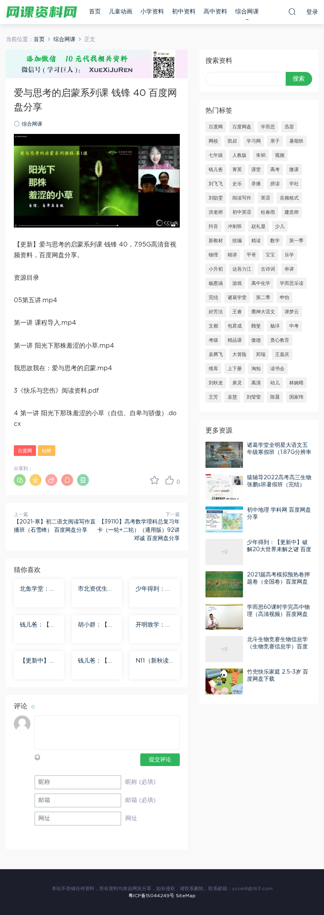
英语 (265, 198)
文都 (213, 326)
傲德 (256, 340)
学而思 (268, 126)
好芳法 (216, 311)
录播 (256, 183)
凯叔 (232, 141)
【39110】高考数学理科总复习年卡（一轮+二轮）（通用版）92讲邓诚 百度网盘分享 (138, 530)
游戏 (237, 283)
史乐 (237, 183)
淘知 (256, 368)
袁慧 (232, 397)
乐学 (289, 254)
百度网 (25, 450)
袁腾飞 (216, 354)
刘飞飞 (216, 183)
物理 (213, 254)
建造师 (291, 212)
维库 (213, 368)
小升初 (216, 269)
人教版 (239, 155)
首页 (95, 12)
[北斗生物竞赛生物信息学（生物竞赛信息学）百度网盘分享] (224, 649)
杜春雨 (268, 212)
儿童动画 (120, 12)
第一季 (296, 240)
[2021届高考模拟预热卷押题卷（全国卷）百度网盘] (224, 584)
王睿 (237, 311)
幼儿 (275, 382)
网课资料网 (41, 12)
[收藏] (154, 480)
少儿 (279, 226)
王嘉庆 (282, 354)
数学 (275, 240)
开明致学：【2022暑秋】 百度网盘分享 (154, 625)
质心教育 (279, 340)
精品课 (235, 340)
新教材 (216, 240)
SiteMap (186, 895)
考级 (213, 340)
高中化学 (260, 283)
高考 (275, 169)
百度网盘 (241, 126)
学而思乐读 (291, 283)
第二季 (263, 297)
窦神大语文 (263, 311)
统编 (237, 240)
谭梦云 (291, 311)
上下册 (235, 368)
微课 (294, 169)
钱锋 (46, 450)
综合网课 (247, 12)
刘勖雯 (216, 198)
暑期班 (296, 141)
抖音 (213, 226)
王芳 (213, 397)
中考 (294, 326)
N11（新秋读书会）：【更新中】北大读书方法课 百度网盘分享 (154, 661)
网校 (213, 141)
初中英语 (241, 212)
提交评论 (160, 759)
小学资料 (152, 12)
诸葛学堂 (237, 297)
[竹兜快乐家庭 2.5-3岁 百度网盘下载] (224, 681)
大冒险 (239, 354)
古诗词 (268, 269)
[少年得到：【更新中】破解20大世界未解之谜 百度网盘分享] (224, 552)
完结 (213, 297)
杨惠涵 (216, 283)
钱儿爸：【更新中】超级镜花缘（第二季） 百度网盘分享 (38, 625)
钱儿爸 (216, 169)
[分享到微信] (20, 480)
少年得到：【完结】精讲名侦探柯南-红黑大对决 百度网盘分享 (154, 589)
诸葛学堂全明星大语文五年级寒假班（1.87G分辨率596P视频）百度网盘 (279, 452)
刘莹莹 (254, 397)
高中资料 (215, 12)
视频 (279, 155)
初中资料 (184, 12)
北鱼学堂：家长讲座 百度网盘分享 (38, 589)
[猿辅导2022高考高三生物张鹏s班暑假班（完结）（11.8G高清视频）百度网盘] (224, 487)
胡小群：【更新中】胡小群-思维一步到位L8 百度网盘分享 (97, 625)
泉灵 (237, 382)
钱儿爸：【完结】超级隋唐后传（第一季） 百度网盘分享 (96, 661)
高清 (256, 382)
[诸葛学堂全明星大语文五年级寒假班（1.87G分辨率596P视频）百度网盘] (224, 455)
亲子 (275, 141)
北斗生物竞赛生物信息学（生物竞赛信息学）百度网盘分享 (277, 647)
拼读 (275, 183)
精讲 (232, 254)
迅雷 (289, 126)
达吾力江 (241, 269)
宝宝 (270, 254)
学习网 (254, 141)
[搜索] (292, 11)
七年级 (216, 155)
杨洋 (275, 326)
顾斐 (256, 326)
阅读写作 (241, 198)
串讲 (289, 269)
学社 (294, 183)
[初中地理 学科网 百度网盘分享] (224, 519)
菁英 (237, 169)
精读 (256, 240)
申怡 (284, 297)
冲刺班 (235, 226)
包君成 (235, 326)
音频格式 (289, 198)
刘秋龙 (216, 382)
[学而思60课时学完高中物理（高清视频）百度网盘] (224, 617)
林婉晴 (296, 382)
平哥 (251, 254)
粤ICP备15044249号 (151, 895)
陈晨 (275, 397)
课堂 (256, 169)
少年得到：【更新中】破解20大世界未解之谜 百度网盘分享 (279, 549)
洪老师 (216, 212)
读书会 (277, 368)
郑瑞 (261, 354)
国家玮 (296, 397)
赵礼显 (258, 226)
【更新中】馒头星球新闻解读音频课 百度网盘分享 (38, 661)
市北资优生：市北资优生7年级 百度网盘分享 (96, 589)
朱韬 (261, 155)
